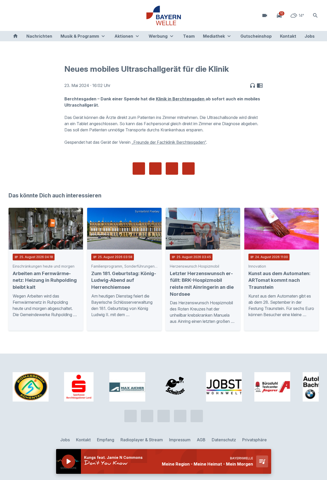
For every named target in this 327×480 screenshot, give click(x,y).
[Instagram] (45, 15)
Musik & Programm (79, 36)
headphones (252, 85)
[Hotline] (14, 15)
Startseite (15, 36)
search (315, 15)
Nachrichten (39, 36)
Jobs (310, 36)
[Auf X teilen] (155, 168)
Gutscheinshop (256, 36)
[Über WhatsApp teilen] (172, 168)
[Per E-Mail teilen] (188, 168)
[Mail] (55, 15)
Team (189, 36)
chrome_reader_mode (260, 85)
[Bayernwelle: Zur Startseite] (163, 15)
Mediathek (214, 36)
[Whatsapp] (24, 15)
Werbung (158, 36)
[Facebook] (34, 15)
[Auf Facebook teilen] (139, 168)
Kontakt (288, 36)
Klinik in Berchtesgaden (181, 98)
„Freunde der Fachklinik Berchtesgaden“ (169, 142)
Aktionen (124, 36)
